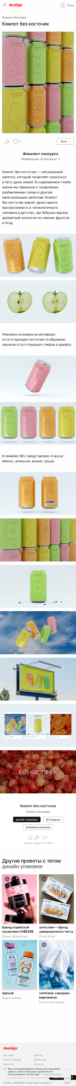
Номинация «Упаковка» (39, 159)
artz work (8, 1055)
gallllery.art (40, 1059)
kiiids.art (38, 1064)
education (8, 1064)
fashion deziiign (12, 1059)
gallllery (38, 1055)
